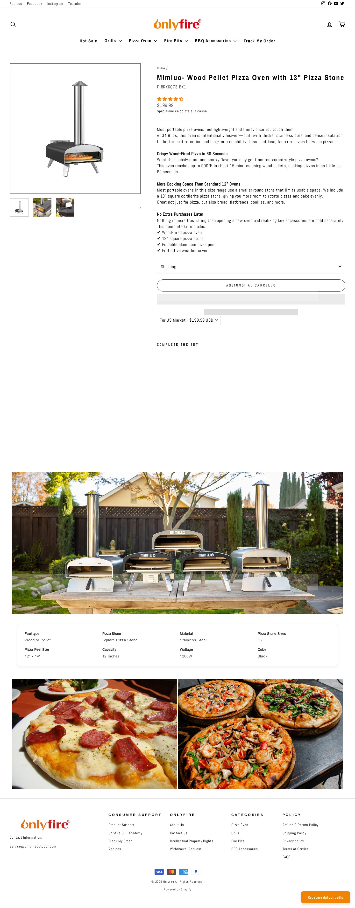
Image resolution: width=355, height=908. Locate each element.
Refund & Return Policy (301, 824)
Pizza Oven (141, 41)
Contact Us (179, 833)
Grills (111, 41)
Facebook (34, 3)
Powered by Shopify (177, 889)
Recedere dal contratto (326, 897)
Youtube (74, 3)
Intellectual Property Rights (191, 841)
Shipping (168, 266)
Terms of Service (296, 849)
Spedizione (165, 111)
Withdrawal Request (186, 849)
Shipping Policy (295, 833)
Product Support (121, 824)
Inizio (161, 68)
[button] (171, 99)
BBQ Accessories (213, 41)
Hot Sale (88, 41)
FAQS (287, 857)
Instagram (55, 3)
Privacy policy (293, 841)
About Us (177, 824)
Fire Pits (174, 41)
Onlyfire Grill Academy (125, 833)
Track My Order (259, 41)
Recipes (16, 3)
